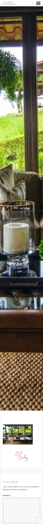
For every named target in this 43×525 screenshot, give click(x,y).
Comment (7, 495)
